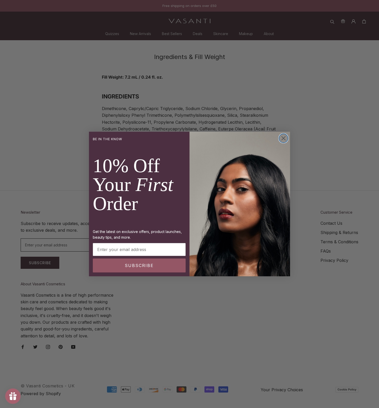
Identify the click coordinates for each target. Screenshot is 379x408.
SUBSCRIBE (139, 265)
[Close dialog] (283, 138)
